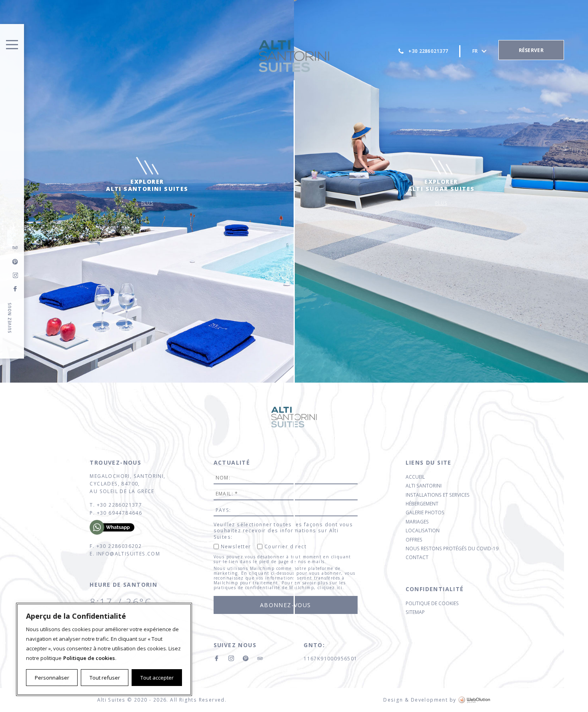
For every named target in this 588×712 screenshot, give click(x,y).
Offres (414, 539)
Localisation (423, 530)
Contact (417, 557)
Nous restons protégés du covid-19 (452, 548)
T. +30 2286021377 (116, 504)
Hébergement (422, 503)
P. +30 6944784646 (116, 512)
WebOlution (474, 699)
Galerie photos (425, 512)
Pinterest (245, 659)
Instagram (15, 275)
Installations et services (438, 494)
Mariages (417, 521)
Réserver (531, 50)
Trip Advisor (15, 248)
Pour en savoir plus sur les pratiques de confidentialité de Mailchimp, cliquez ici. (280, 585)
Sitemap (415, 612)
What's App (118, 527)
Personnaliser (52, 677)
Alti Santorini (424, 485)
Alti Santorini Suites (294, 56)
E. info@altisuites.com (125, 553)
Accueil (415, 476)
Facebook (15, 289)
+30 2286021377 (428, 51)
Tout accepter (157, 677)
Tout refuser (105, 677)
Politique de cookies (89, 658)
